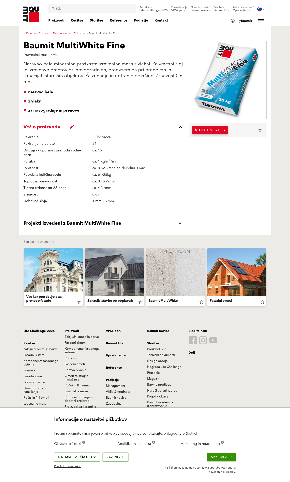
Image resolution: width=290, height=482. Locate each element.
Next (267, 278)
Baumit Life (114, 343)
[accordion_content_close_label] (104, 127)
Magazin (153, 378)
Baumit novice (158, 331)
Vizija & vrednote (118, 392)
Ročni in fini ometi (77, 385)
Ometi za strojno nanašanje (77, 377)
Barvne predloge (159, 384)
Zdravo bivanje (75, 370)
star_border (260, 130)
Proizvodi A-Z (156, 349)
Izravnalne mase (76, 391)
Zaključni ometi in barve (82, 337)
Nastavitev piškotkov (77, 457)
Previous (22, 278)
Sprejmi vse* (221, 457)
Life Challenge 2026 (39, 331)
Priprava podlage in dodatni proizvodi (79, 399)
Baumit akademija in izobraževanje (161, 404)
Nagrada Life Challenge (164, 367)
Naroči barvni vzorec (162, 390)
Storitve (153, 343)
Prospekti (154, 373)
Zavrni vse (115, 457)
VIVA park (114, 331)
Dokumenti (207, 130)
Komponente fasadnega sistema (82, 350)
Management (115, 386)
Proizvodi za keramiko (80, 407)
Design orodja (157, 361)
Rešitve (29, 343)
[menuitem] (153, 8)
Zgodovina (114, 403)
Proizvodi (72, 331)
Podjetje (112, 380)
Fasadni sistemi (75, 343)
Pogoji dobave (157, 396)
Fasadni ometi (75, 364)
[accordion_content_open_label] (104, 223)
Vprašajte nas (116, 355)
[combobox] (92, 8)
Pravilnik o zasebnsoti (67, 466)
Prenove (71, 358)
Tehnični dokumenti (161, 355)
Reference (114, 367)
